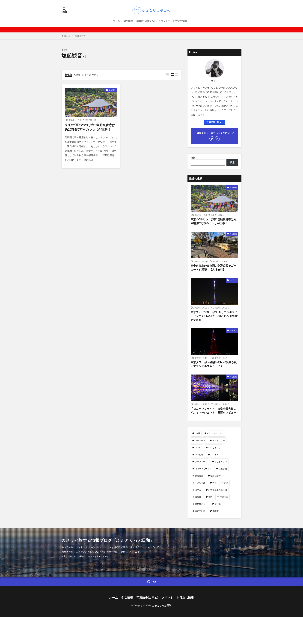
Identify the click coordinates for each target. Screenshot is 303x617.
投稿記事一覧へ (214, 122)
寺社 (214, 482)
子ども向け (200, 482)
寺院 (226, 482)
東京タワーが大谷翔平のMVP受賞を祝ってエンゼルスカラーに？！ (214, 364)
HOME (67, 36)
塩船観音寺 (80, 36)
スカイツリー (218, 440)
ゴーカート (200, 440)
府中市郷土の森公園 (217, 490)
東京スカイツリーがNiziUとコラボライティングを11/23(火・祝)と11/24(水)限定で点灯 (214, 316)
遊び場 (217, 504)
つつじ (198, 447)
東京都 (198, 497)
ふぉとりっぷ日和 (162, 605)
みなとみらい (220, 461)
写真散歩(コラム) (146, 20)
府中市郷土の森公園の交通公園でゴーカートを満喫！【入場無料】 (213, 267)
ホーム (116, 20)
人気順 (76, 74)
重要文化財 (200, 511)
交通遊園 (199, 475)
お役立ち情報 (180, 20)
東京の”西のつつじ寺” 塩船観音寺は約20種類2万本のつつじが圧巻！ (90, 127)
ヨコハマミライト (203, 468)
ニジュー (214, 454)
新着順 (68, 74)
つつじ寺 (199, 454)
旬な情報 (128, 20)
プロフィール (201, 461)
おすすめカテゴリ (91, 74)
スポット (163, 20)
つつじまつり (214, 447)
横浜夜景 (224, 497)
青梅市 (215, 511)
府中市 (198, 490)
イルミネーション (215, 433)
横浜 (210, 497)
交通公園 (223, 468)
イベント (233, 280)
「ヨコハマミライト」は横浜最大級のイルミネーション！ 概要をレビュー (213, 410)
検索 (193, 157)
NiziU (197, 433)
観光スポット (201, 504)
